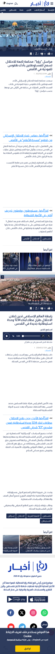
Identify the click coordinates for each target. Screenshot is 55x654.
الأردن (29, 10)
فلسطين (12, 10)
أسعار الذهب (39, 10)
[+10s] (49, 336)
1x (13, 336)
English (9, 3)
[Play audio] (6, 336)
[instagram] (33, 612)
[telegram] (22, 627)
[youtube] (11, 627)
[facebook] (10, 612)
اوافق (27, 648)
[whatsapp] (44, 612)
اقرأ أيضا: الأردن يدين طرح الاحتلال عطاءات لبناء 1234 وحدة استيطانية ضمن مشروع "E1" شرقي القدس (29, 423)
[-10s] (43, 336)
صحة (21, 10)
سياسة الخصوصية (14, 639)
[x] (21, 612)
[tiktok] (33, 627)
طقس (3, 10)
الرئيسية (51, 10)
